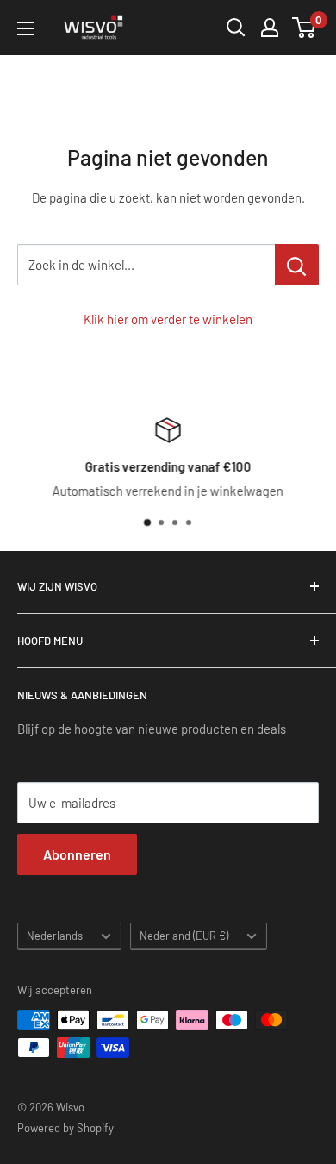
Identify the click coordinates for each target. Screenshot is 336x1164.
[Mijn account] (269, 27)
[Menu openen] (25, 28)
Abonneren (77, 854)
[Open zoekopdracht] (236, 27)
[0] (304, 27)
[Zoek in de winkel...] (297, 264)
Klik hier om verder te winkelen (168, 319)
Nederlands (55, 935)
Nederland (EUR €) (184, 935)
